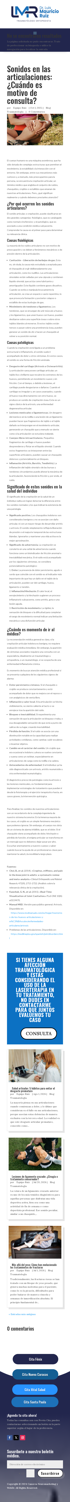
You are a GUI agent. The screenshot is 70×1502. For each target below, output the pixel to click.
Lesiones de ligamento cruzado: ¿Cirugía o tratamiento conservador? (34, 1178)
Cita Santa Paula (35, 1402)
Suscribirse (50, 1473)
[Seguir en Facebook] (9, 1437)
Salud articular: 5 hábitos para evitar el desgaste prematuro (32, 1089)
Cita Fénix (35, 1359)
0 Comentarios (37, 111)
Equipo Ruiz (20, 107)
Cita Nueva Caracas (35, 1374)
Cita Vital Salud (35, 1389)
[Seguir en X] (16, 1437)
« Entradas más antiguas (22, 1314)
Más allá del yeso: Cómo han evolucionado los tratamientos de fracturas (33, 1266)
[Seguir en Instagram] (22, 1437)
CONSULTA (39, 1033)
